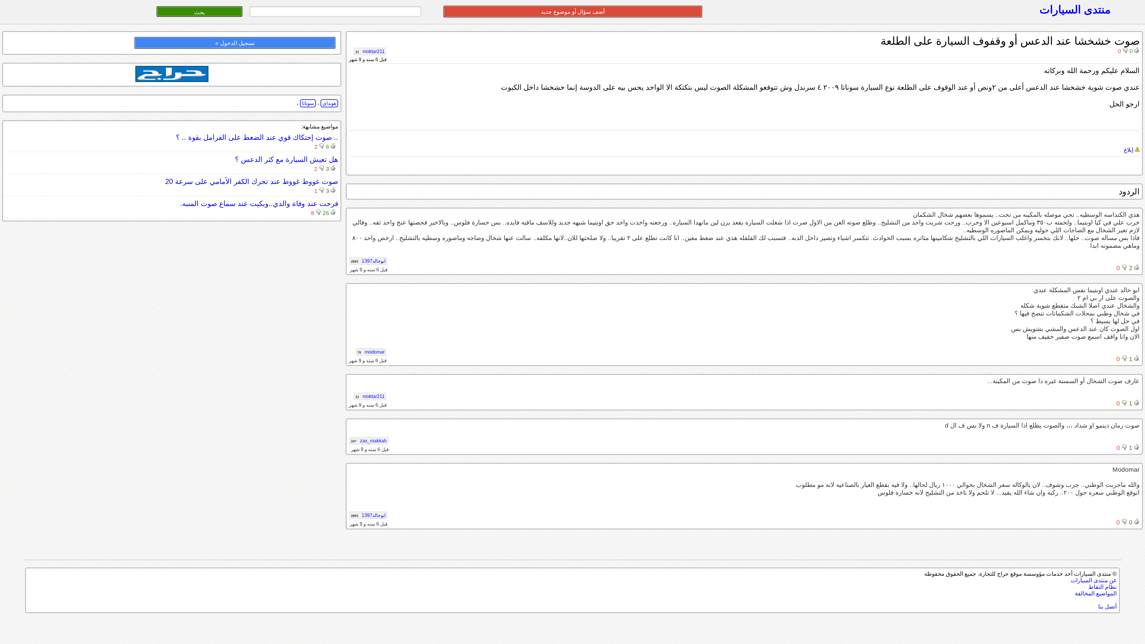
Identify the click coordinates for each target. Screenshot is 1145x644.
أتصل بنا (1107, 606)
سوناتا (308, 103)
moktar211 (370, 51)
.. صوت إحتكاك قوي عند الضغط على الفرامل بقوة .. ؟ (257, 137)
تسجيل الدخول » (235, 43)
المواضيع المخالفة (1096, 593)
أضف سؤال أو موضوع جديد (573, 12)
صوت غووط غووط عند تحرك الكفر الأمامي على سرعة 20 (251, 181)
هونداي (329, 103)
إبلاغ (1129, 150)
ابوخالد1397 (368, 261)
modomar (371, 351)
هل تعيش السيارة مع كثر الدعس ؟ (286, 159)
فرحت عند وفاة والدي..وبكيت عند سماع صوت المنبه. (259, 203)
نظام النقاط (1102, 587)
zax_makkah (369, 440)
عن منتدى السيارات (1094, 580)
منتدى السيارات (1075, 9)
